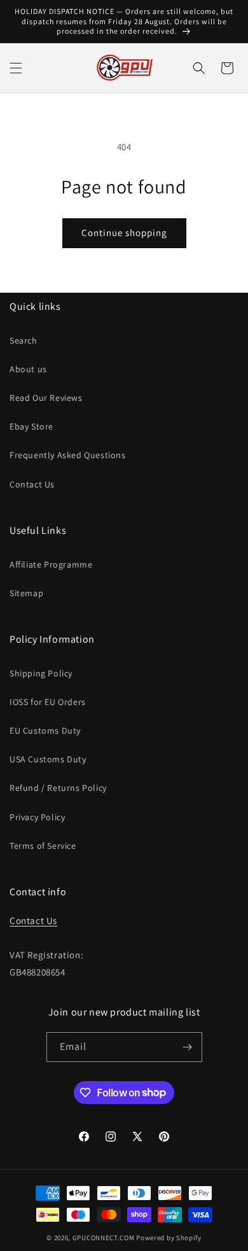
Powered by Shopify (169, 1237)
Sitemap (26, 593)
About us (28, 369)
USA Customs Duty (48, 759)
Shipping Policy (41, 673)
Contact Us (32, 484)
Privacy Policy (37, 817)
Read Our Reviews (46, 397)
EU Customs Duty (45, 730)
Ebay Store (31, 426)
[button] (16, 68)
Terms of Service (43, 845)
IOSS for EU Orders (48, 702)
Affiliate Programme (51, 564)
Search (24, 340)
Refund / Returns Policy (58, 787)
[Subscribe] (188, 1047)
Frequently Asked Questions (68, 455)
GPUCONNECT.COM (103, 1237)
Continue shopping (124, 233)
